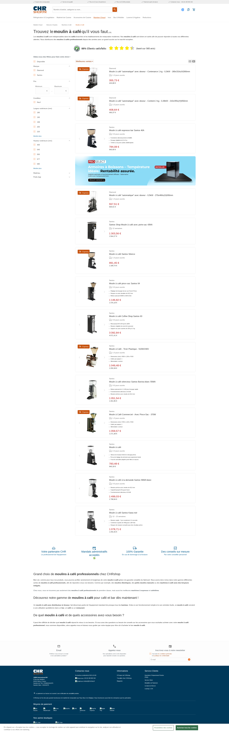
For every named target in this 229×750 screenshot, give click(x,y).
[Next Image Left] (79, 138)
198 (38, 122)
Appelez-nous (114, 650)
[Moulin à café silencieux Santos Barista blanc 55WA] (92, 390)
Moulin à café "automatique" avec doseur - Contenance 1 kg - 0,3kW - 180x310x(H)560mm (149, 71)
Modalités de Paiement (151, 683)
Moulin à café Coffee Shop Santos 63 (125, 316)
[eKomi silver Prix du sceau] (77, 48)
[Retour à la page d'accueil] (40, 9)
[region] (114, 737)
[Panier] (194, 9)
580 (38, 164)
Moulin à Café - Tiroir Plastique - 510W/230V (129, 349)
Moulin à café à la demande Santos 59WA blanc (130, 480)
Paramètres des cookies (163, 728)
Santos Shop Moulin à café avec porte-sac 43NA (130, 225)
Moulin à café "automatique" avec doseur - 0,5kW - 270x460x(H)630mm (141, 195)
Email (58, 650)
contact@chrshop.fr (89, 681)
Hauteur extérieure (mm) (42, 141)
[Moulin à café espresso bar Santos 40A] (92, 138)
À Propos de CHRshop (123, 675)
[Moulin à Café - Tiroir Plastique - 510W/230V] (92, 357)
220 (38, 132)
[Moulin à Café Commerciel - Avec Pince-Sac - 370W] (92, 422)
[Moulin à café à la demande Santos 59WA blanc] (92, 488)
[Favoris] (188, 9)
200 (38, 127)
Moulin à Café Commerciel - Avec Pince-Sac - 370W (132, 414)
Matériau (36, 173)
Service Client (149, 680)
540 (38, 150)
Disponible (41, 62)
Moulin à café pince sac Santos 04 (124, 283)
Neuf (39, 102)
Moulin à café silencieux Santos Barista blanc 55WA (132, 382)
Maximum (60, 88)
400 (38, 145)
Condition (37, 98)
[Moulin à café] (92, 455)
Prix (34, 81)
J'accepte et (162, 654)
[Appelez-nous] (114, 646)
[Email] (58, 647)
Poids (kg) (37, 177)
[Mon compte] (183, 9)
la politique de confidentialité (161, 655)
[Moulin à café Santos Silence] (92, 260)
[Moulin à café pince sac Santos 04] (92, 291)
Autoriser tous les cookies (187, 728)
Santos (39, 75)
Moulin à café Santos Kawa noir (123, 513)
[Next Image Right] (104, 138)
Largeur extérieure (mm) (42, 108)
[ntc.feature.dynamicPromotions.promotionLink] (135, 171)
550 (38, 154)
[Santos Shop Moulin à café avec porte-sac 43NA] (92, 231)
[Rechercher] (114, 9)
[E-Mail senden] (189, 659)
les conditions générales (165, 653)
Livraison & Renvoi (150, 686)
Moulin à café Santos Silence (122, 254)
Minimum (41, 88)
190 (38, 117)
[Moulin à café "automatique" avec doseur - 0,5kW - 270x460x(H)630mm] (92, 201)
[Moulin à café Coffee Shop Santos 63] (92, 324)
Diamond (40, 70)
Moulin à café (115, 447)
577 (38, 159)
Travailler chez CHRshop (124, 678)
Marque (36, 66)
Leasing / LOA (149, 688)
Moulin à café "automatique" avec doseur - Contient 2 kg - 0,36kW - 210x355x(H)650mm (148, 101)
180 (38, 112)
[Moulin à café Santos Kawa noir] (92, 520)
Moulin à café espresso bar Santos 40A (126, 130)
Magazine (119, 681)
